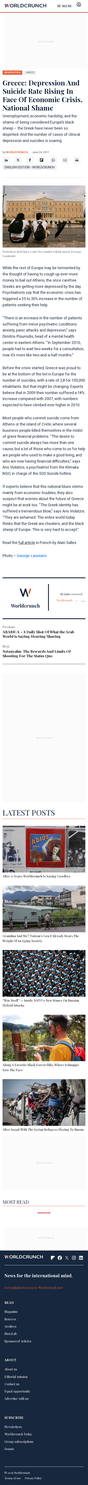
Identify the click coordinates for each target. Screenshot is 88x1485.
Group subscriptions (18, 1441)
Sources (10, 1319)
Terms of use (12, 1478)
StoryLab (10, 1333)
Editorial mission (16, 1376)
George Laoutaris (32, 556)
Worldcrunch (17, 152)
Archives (10, 1326)
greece (30, 72)
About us (10, 1369)
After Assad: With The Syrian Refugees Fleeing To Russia (43, 1129)
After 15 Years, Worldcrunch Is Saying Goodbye (36, 876)
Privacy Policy (33, 1478)
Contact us (11, 1384)
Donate (9, 1449)
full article (26, 542)
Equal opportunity (17, 1391)
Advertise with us (16, 1398)
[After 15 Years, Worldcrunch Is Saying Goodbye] (44, 850)
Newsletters (13, 1427)
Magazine (11, 1311)
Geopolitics (12, 72)
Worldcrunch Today (18, 1434)
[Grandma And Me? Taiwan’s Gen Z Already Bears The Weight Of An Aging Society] (44, 910)
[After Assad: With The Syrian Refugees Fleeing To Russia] (44, 1103)
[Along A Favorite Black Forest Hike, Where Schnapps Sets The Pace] (44, 1039)
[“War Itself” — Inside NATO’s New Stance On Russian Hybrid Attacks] (44, 974)
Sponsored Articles (17, 1341)
